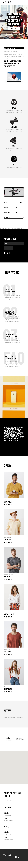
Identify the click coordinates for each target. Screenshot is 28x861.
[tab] (14, 48)
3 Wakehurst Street (8, 829)
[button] (6, 446)
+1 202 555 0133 (7, 815)
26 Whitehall (7, 810)
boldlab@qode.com (8, 820)
